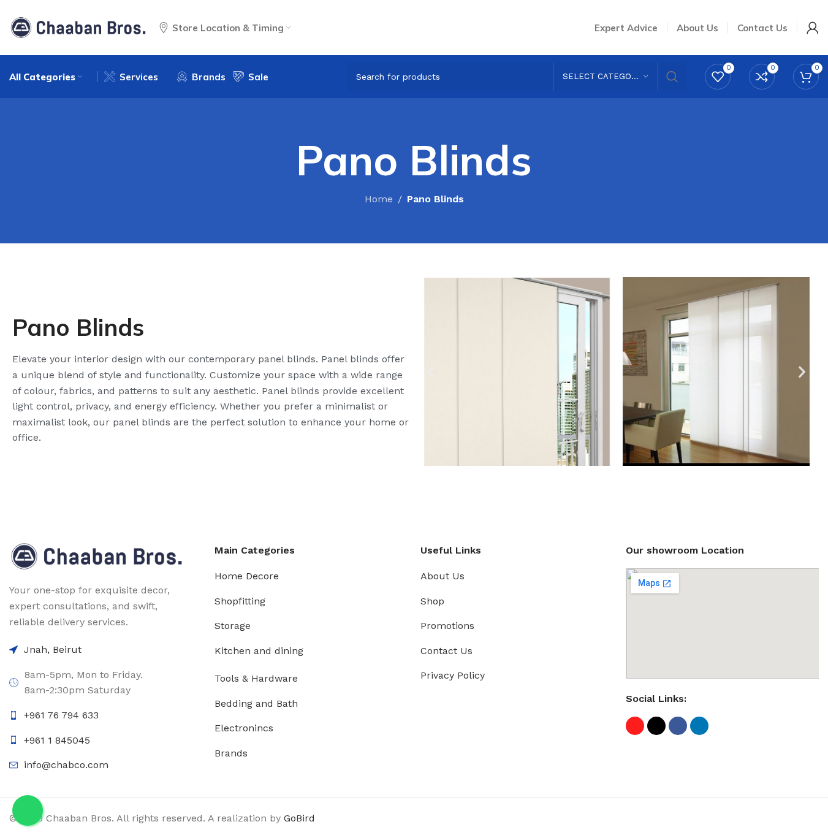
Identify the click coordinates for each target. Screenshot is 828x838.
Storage (233, 625)
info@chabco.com (66, 765)
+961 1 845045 (57, 740)
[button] (431, 371)
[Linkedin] (699, 726)
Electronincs (244, 728)
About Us (442, 576)
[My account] (812, 27)
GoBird (299, 818)
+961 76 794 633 (61, 715)
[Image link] (96, 556)
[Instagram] (635, 726)
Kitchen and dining (259, 651)
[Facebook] (678, 726)
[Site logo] (78, 26)
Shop (432, 601)
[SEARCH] (672, 77)
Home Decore (247, 576)
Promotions (447, 625)
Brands (231, 753)
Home (379, 199)
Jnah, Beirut (53, 649)
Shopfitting (240, 601)
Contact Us (446, 651)
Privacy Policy (452, 675)
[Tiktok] (656, 726)
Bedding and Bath (256, 703)
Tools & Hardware (256, 678)
